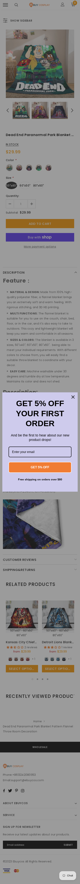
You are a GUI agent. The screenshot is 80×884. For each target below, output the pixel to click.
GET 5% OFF (40, 467)
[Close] (73, 397)
